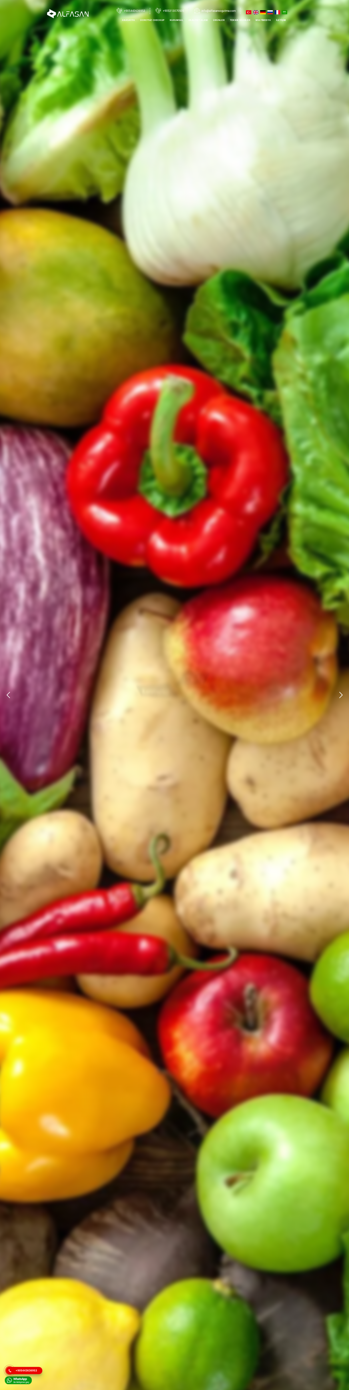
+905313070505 (173, 11)
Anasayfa (128, 20)
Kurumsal (176, 20)
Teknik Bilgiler (240, 20)
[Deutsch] (263, 12)
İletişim (281, 20)
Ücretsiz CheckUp (152, 20)
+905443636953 (134, 11)
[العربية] (285, 12)
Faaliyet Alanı (198, 20)
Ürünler (219, 20)
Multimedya (263, 20)
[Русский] (270, 12)
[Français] (277, 12)
